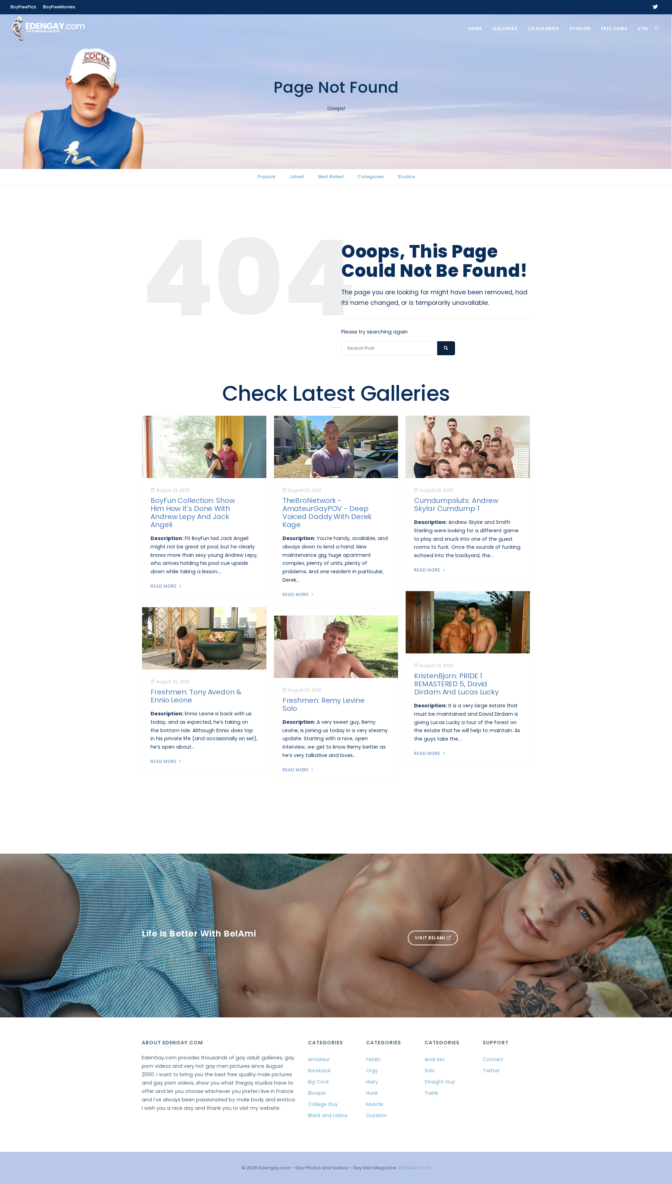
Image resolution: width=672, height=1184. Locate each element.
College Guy (323, 1104)
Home (475, 28)
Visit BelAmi (431, 938)
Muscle (374, 1104)
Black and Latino (328, 1115)
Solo (430, 1070)
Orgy (372, 1070)
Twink (431, 1093)
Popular (266, 176)
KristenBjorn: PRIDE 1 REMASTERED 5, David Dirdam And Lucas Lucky (456, 684)
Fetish (373, 1059)
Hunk (372, 1093)
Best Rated (330, 176)
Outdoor (376, 1115)
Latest (296, 176)
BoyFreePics (23, 7)
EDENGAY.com (414, 1167)
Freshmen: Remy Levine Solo (323, 704)
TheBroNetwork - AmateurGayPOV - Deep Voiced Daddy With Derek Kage (327, 513)
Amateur (319, 1059)
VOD (643, 28)
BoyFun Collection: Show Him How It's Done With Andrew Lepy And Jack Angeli (192, 513)
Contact (493, 1059)
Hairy (372, 1081)
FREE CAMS (614, 28)
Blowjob (317, 1093)
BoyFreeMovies (59, 7)
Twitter (491, 1070)
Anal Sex (435, 1059)
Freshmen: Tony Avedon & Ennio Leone (195, 696)
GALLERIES (504, 28)
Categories (543, 28)
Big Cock (318, 1081)
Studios (579, 28)
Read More (164, 586)
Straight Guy (440, 1081)
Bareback (319, 1070)
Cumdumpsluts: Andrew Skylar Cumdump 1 (456, 504)
